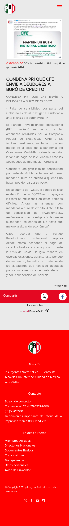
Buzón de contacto (18, 401)
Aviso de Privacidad (18, 470)
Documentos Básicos (19, 450)
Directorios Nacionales (20, 445)
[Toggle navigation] (60, 6)
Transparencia (14, 460)
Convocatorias (14, 455)
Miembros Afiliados (18, 441)
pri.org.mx (30, 487)
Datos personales (16, 465)
